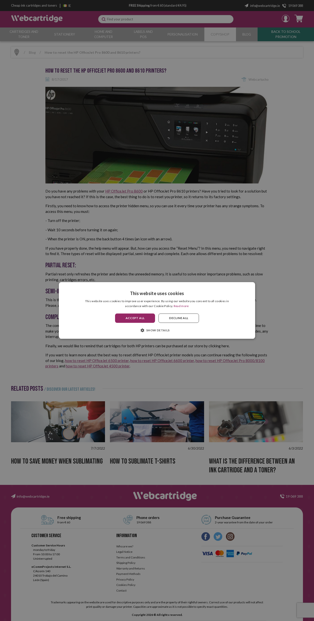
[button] (157, 330)
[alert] (157, 310)
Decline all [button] (178, 318)
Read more (181, 306)
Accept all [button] (135, 318)
